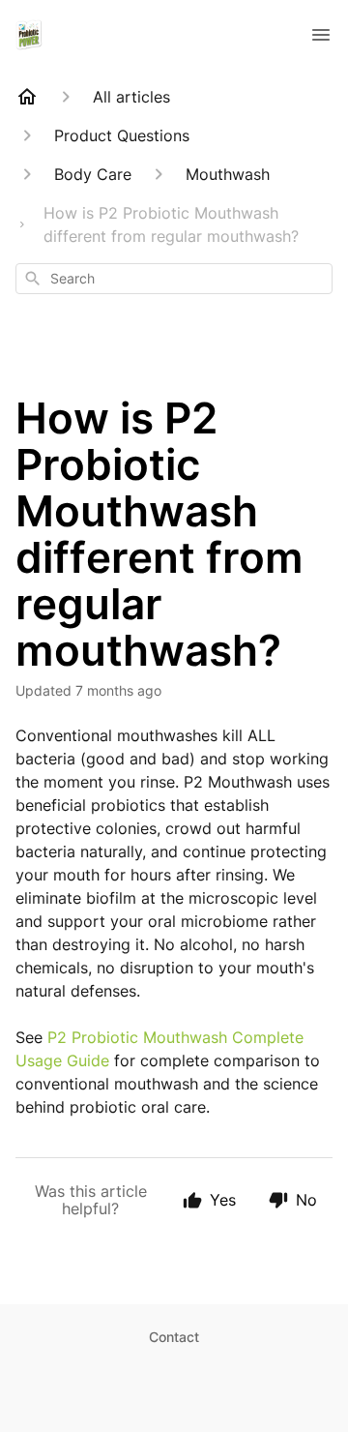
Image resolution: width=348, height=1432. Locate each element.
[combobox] (174, 278)
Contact (174, 1336)
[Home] (27, 96)
